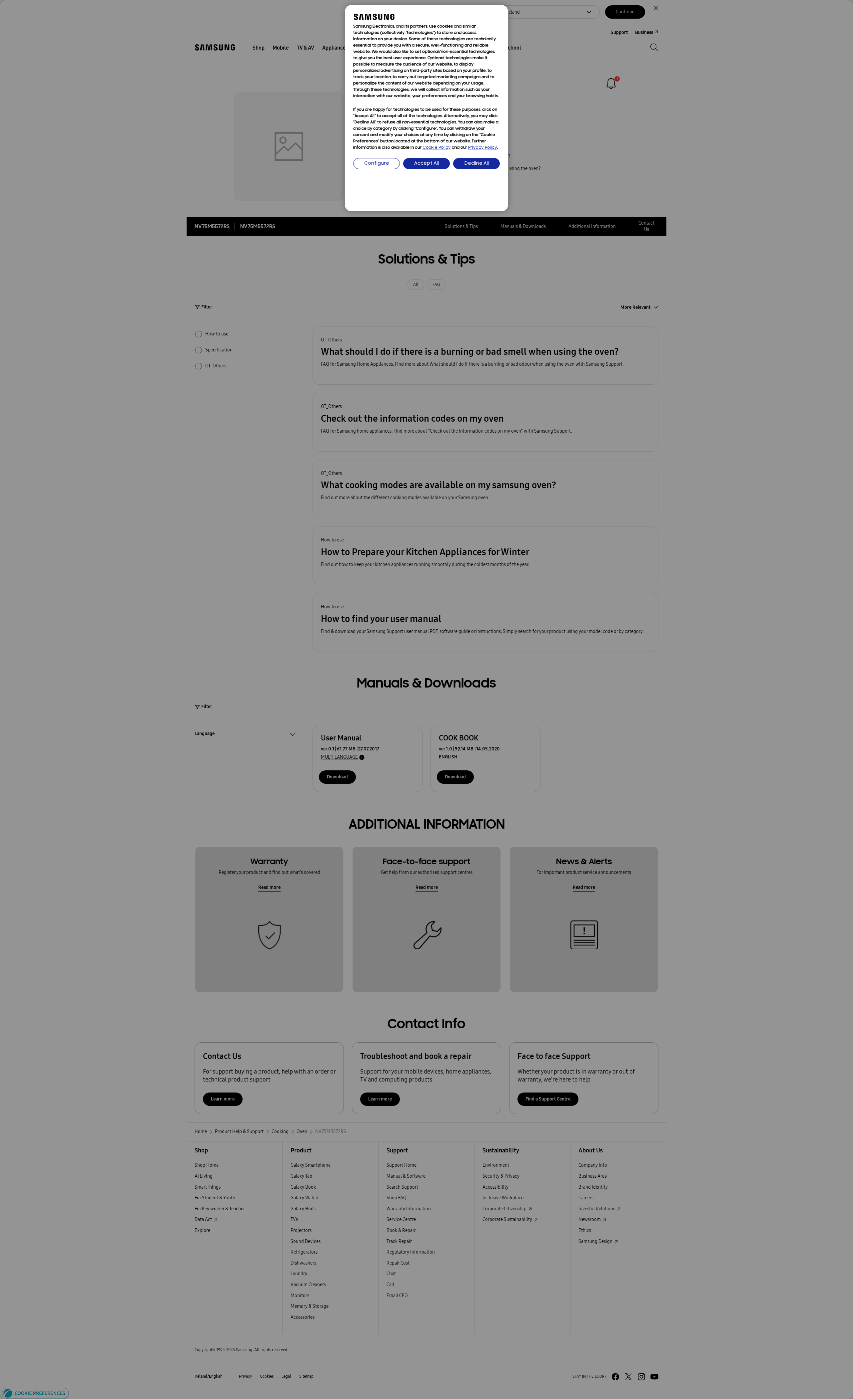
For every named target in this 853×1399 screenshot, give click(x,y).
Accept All (426, 163)
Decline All (476, 163)
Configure (376, 163)
